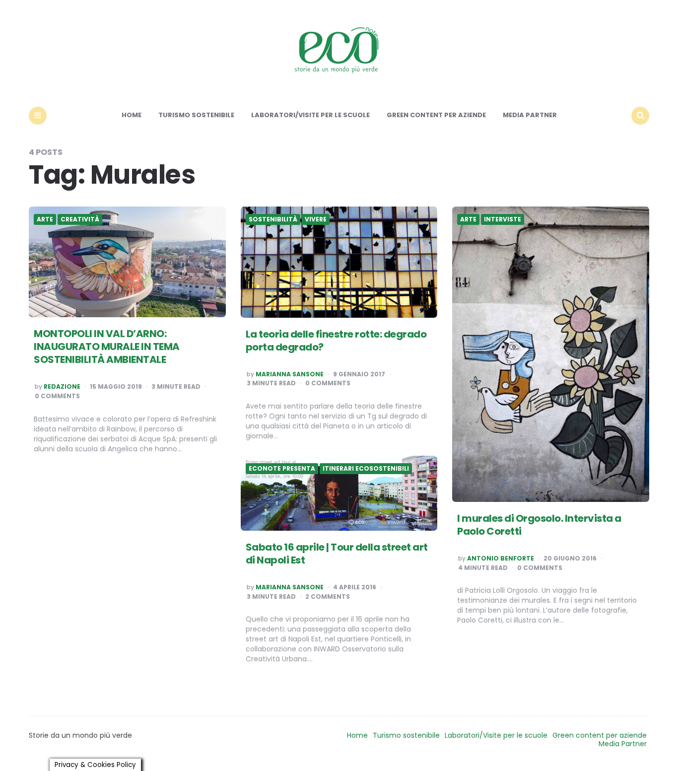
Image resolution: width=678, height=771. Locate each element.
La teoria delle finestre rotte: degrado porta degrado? (336, 340)
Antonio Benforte (500, 558)
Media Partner (530, 115)
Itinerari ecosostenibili (366, 468)
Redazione (62, 386)
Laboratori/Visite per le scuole (310, 115)
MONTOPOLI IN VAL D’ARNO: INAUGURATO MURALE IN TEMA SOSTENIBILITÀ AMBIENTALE (107, 346)
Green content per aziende (436, 115)
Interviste (502, 219)
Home (131, 115)
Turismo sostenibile (196, 115)
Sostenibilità (273, 219)
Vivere (316, 219)
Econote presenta (282, 468)
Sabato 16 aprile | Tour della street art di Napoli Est (337, 553)
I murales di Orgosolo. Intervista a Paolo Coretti (539, 524)
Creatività (80, 219)
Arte (45, 219)
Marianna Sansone (290, 374)
